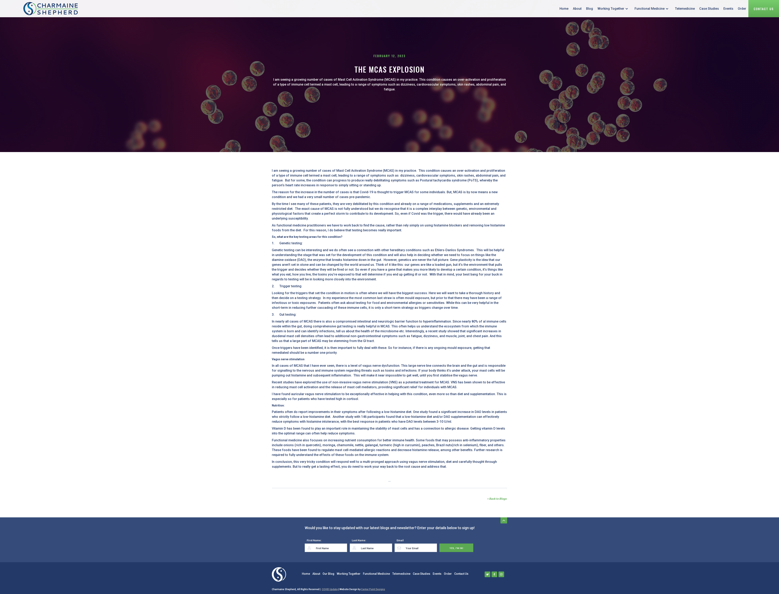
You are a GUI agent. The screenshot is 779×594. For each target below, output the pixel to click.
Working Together (610, 9)
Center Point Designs (373, 589)
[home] (50, 8)
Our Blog (328, 573)
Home (564, 9)
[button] (613, 8)
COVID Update (330, 589)
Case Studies (709, 9)
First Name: (314, 540)
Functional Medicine (650, 9)
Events (728, 9)
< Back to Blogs (497, 498)
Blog (589, 9)
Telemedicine (685, 9)
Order (742, 9)
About (577, 9)
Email (400, 540)
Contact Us (764, 8)
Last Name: (359, 540)
